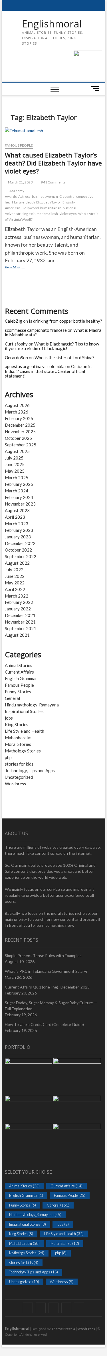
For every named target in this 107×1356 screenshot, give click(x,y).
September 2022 (20, 556)
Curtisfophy (16, 343)
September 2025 (20, 444)
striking (22, 213)
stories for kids (19, 763)
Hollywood (30, 208)
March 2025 (16, 477)
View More (19, 268)
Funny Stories (18, 691)
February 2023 (19, 530)
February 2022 (19, 602)
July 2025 (14, 457)
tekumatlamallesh (43, 213)
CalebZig (13, 320)
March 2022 (16, 595)
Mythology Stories (23, 750)
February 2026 (19, 418)
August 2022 (17, 563)
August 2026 (17, 405)
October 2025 (18, 438)
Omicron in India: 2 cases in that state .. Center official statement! (48, 371)
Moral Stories (18, 744)
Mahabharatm (18, 737)
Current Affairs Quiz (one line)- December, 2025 (47, 986)
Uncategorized (19, 777)
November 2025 (20, 431)
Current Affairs (19, 671)
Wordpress (15, 783)
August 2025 (17, 451)
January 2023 (18, 536)
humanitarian (50, 208)
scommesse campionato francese (36, 330)
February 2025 (19, 484)
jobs (9, 717)
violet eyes (68, 213)
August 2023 (17, 510)
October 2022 (18, 549)
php (8, 757)
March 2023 (16, 523)
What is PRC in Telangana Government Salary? (46, 971)
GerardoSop (16, 357)
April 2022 (15, 589)
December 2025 (20, 425)
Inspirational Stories (24, 711)
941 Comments (53, 182)
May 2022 (15, 582)
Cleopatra (67, 196)
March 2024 (16, 490)
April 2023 (15, 517)
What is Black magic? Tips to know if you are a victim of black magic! (52, 346)
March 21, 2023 (20, 182)
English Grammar (21, 678)
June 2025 (15, 464)
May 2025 (15, 471)
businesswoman (45, 196)
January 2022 (18, 608)
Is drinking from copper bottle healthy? (65, 320)
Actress (24, 196)
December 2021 (20, 615)
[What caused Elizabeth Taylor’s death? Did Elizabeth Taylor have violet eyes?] (53, 132)
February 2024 (19, 497)
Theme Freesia (63, 1329)
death (30, 202)
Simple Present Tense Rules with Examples (43, 955)
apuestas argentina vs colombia (34, 366)
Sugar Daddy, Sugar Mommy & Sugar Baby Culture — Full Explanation (51, 1005)
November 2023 (20, 503)
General (12, 698)
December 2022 (20, 543)
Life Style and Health (24, 731)
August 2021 (17, 635)
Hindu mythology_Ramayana (32, 704)
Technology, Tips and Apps (30, 770)
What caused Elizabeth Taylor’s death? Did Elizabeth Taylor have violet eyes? (53, 163)
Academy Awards (15, 194)
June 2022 (15, 576)
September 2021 (20, 628)
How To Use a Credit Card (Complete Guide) (44, 1024)
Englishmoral (52, 24)
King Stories (16, 724)
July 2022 (14, 569)
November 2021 (20, 621)
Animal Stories (18, 665)
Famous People (19, 145)
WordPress (86, 1329)
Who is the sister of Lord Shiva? (64, 357)
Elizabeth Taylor (48, 202)
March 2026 (16, 411)
